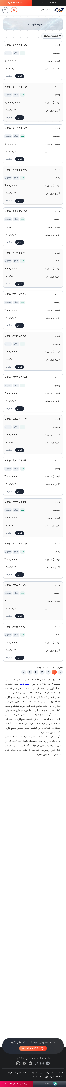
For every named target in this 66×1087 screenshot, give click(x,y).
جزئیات (9, 76)
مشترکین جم (47, 9)
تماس (19, 76)
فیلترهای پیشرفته (50, 36)
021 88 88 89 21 (31, 1048)
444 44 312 (17, 2)
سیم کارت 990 (33, 24)
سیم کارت (24, 684)
